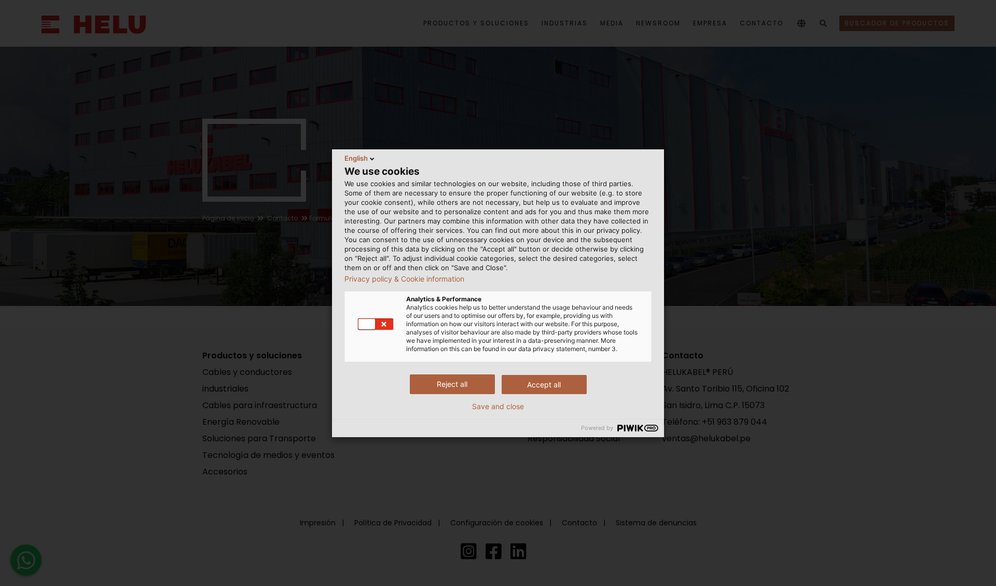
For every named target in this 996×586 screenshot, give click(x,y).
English (356, 158)
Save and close (498, 406)
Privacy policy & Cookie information (404, 279)
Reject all (452, 384)
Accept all (544, 384)
